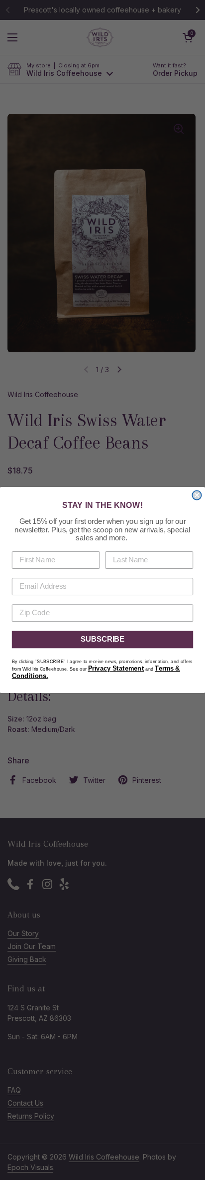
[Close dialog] (196, 494)
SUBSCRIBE (103, 640)
